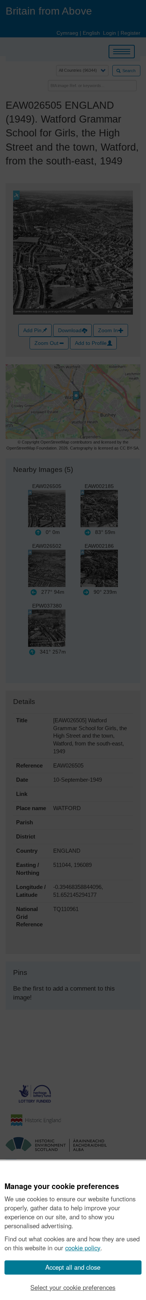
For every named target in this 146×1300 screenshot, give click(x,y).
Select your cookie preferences (72, 1287)
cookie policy (82, 1247)
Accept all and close (72, 1267)
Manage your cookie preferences (61, 1186)
